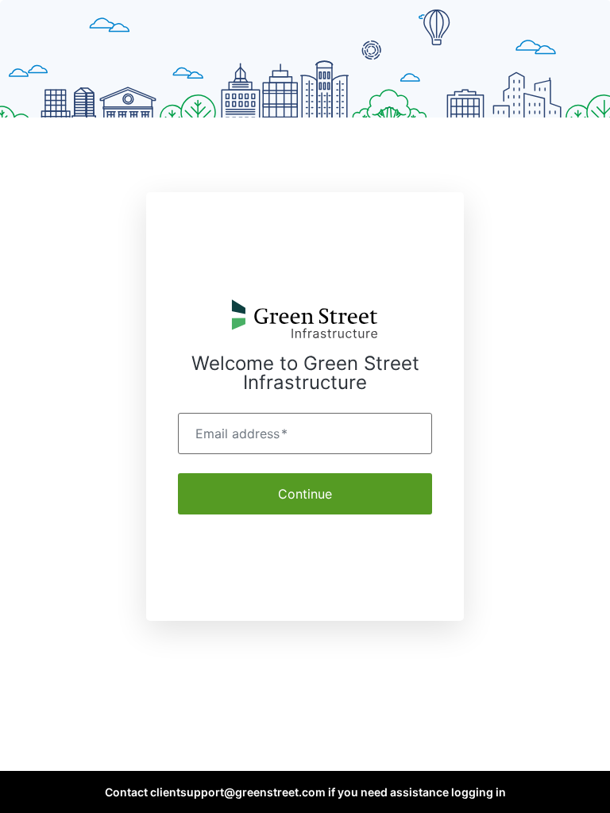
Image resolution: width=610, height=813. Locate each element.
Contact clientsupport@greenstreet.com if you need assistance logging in (305, 792)
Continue (305, 494)
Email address (241, 433)
